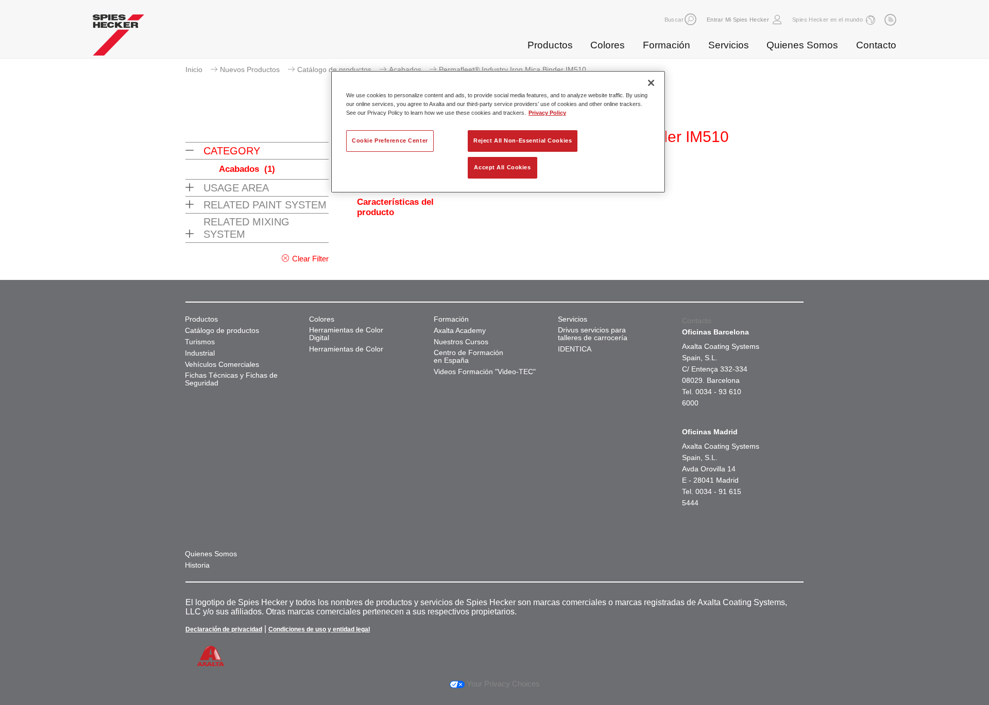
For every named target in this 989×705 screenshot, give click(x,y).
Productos (550, 45)
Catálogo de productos (334, 69)
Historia (197, 565)
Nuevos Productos (250, 69)
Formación (666, 45)
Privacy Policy (547, 113)
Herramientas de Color (346, 349)
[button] (690, 19)
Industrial (200, 353)
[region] (498, 131)
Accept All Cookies (502, 167)
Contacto (876, 45)
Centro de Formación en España (468, 356)
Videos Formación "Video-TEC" (485, 372)
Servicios (728, 45)
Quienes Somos (802, 45)
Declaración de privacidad (223, 629)
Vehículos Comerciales (222, 364)
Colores (607, 45)
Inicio (193, 69)
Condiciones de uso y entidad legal (319, 629)
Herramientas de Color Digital (346, 334)
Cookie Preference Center (390, 140)
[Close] (651, 83)
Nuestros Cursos (461, 342)
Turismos (200, 342)
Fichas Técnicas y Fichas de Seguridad (231, 379)
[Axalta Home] (118, 37)
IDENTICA (574, 349)
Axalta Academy (460, 330)
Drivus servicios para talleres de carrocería (592, 334)
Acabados (405, 69)
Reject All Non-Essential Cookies (522, 140)
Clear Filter (310, 258)
